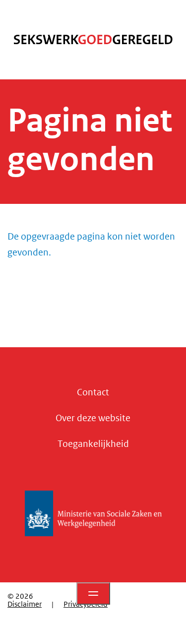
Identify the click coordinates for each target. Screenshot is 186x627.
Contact (93, 392)
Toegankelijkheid (93, 444)
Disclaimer (24, 604)
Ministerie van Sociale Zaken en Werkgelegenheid (93, 513)
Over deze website (93, 418)
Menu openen (93, 593)
